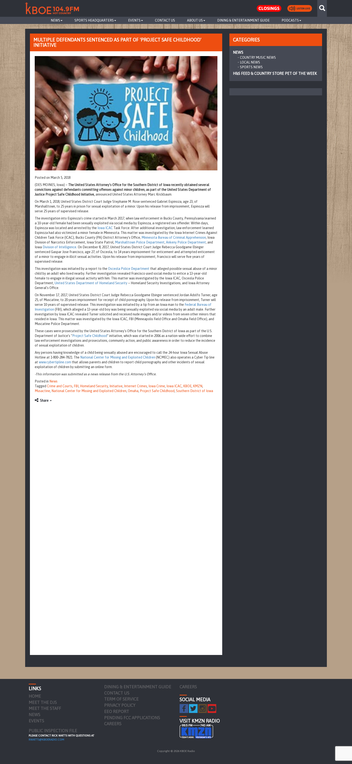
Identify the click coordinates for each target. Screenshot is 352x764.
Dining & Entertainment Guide (243, 20)
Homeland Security (94, 386)
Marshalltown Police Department (140, 242)
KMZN (197, 386)
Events (134, 20)
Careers (112, 723)
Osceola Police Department (128, 269)
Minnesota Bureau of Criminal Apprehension (174, 237)
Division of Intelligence (59, 247)
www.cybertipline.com (55, 362)
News (55, 20)
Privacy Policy (120, 705)
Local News (250, 62)
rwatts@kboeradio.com (46, 739)
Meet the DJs (43, 702)
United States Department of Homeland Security (91, 283)
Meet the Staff (45, 708)
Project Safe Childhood (89, 336)
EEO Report (116, 711)
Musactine (42, 391)
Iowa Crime (156, 386)
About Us (195, 20)
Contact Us (165, 20)
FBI (76, 386)
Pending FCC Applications (132, 717)
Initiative (116, 386)
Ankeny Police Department (186, 242)
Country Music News (258, 57)
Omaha (133, 391)
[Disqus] (126, 465)
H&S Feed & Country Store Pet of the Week (275, 73)
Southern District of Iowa (194, 391)
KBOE (187, 386)
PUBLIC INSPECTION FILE (53, 730)
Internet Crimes (135, 386)
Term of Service (121, 698)
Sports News (251, 67)
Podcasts (290, 20)
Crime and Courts (59, 386)
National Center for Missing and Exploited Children (117, 357)
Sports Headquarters (94, 20)
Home (35, 696)
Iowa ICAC (105, 228)
